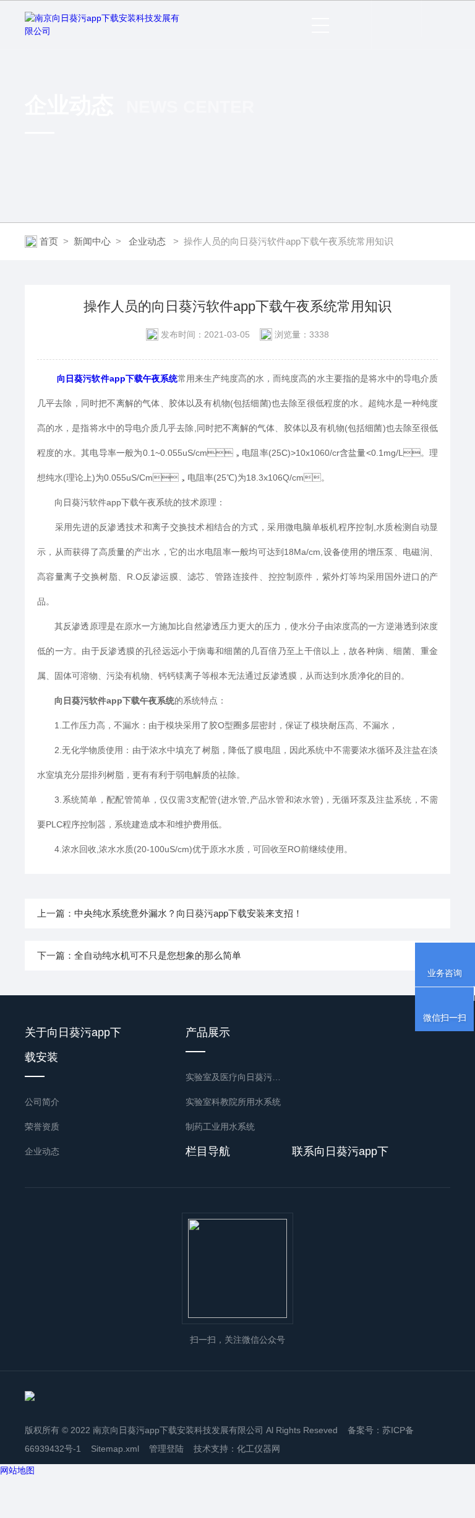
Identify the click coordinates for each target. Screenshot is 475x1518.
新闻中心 (92, 241)
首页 (49, 241)
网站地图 (17, 1470)
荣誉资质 (42, 1127)
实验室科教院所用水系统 (233, 1102)
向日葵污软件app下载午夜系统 (117, 378)
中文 (435, 18)
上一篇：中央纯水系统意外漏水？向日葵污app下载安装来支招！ (169, 913)
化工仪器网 (258, 1449)
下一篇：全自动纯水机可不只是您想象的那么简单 (139, 955)
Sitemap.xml (115, 1449)
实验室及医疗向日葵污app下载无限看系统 (235, 1077)
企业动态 (147, 241)
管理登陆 (166, 1449)
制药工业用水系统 (220, 1127)
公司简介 (42, 1102)
